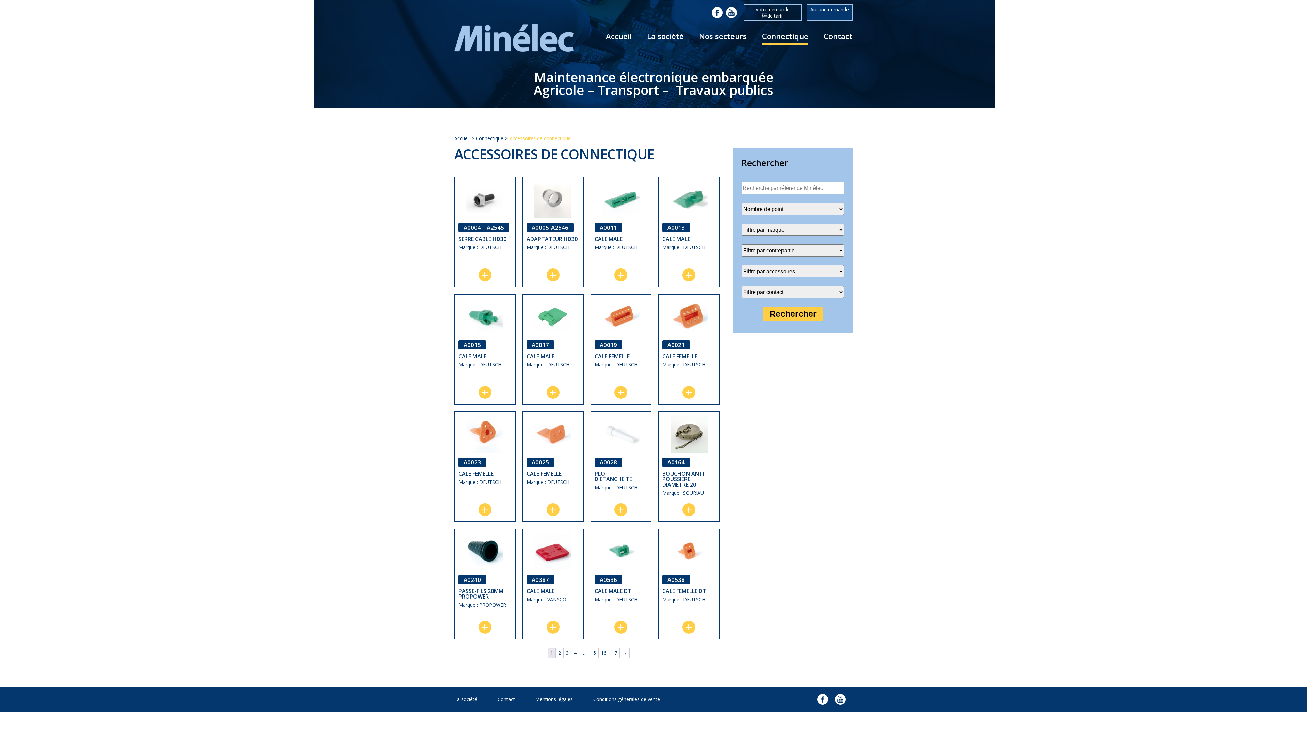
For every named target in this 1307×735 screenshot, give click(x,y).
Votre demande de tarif (773, 12)
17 (614, 653)
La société (665, 36)
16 (604, 653)
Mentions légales (554, 699)
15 (593, 653)
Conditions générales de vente (626, 699)
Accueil (619, 36)
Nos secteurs (723, 36)
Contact (838, 36)
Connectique (785, 36)
